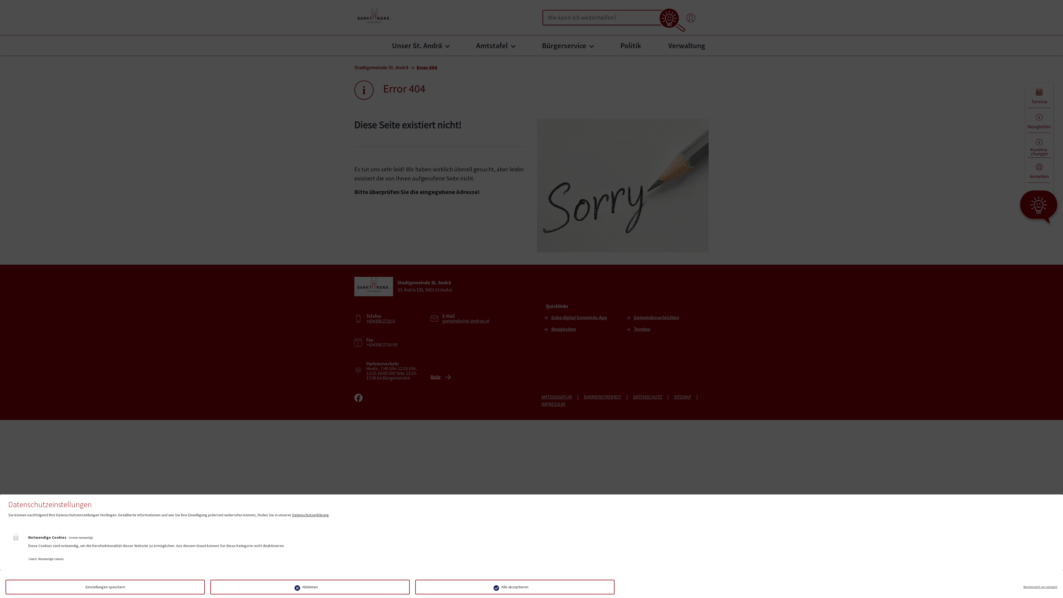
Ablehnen (310, 586)
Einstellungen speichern (105, 586)
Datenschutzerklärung (310, 514)
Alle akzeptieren (514, 586)
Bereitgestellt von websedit (1040, 587)
